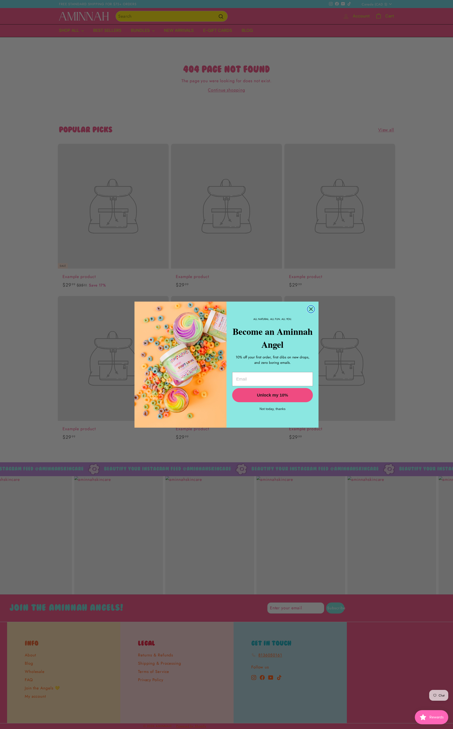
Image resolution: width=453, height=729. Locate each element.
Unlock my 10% (272, 395)
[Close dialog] (311, 309)
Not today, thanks (272, 409)
